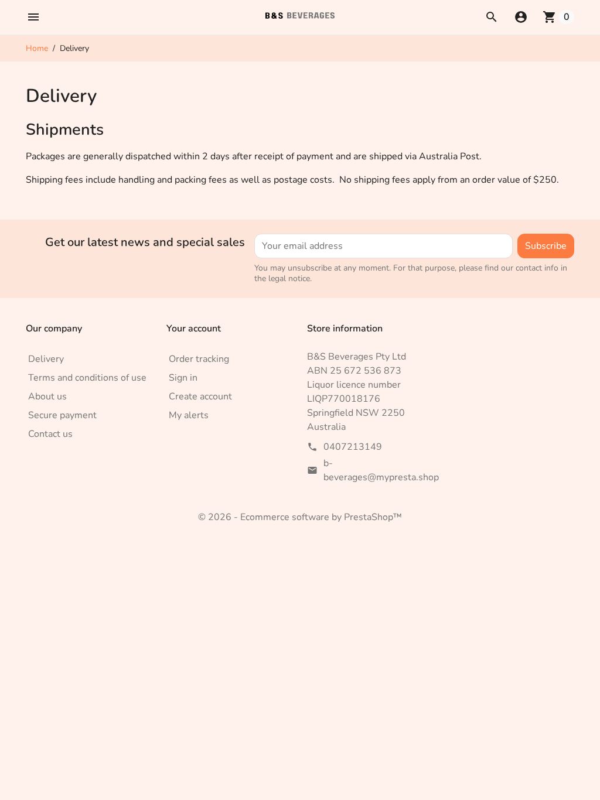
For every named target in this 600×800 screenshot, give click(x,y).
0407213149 (352, 446)
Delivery (46, 359)
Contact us (50, 434)
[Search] (491, 17)
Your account (193, 328)
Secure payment (62, 415)
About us (47, 396)
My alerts (189, 415)
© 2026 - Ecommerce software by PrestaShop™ (300, 517)
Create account (200, 396)
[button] (33, 17)
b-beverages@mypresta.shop (381, 470)
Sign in (183, 377)
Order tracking (199, 359)
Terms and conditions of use (87, 377)
